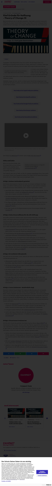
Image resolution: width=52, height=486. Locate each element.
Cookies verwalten (6, 481)
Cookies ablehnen (42, 475)
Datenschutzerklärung (11, 479)
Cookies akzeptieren (42, 472)
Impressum (22, 479)
